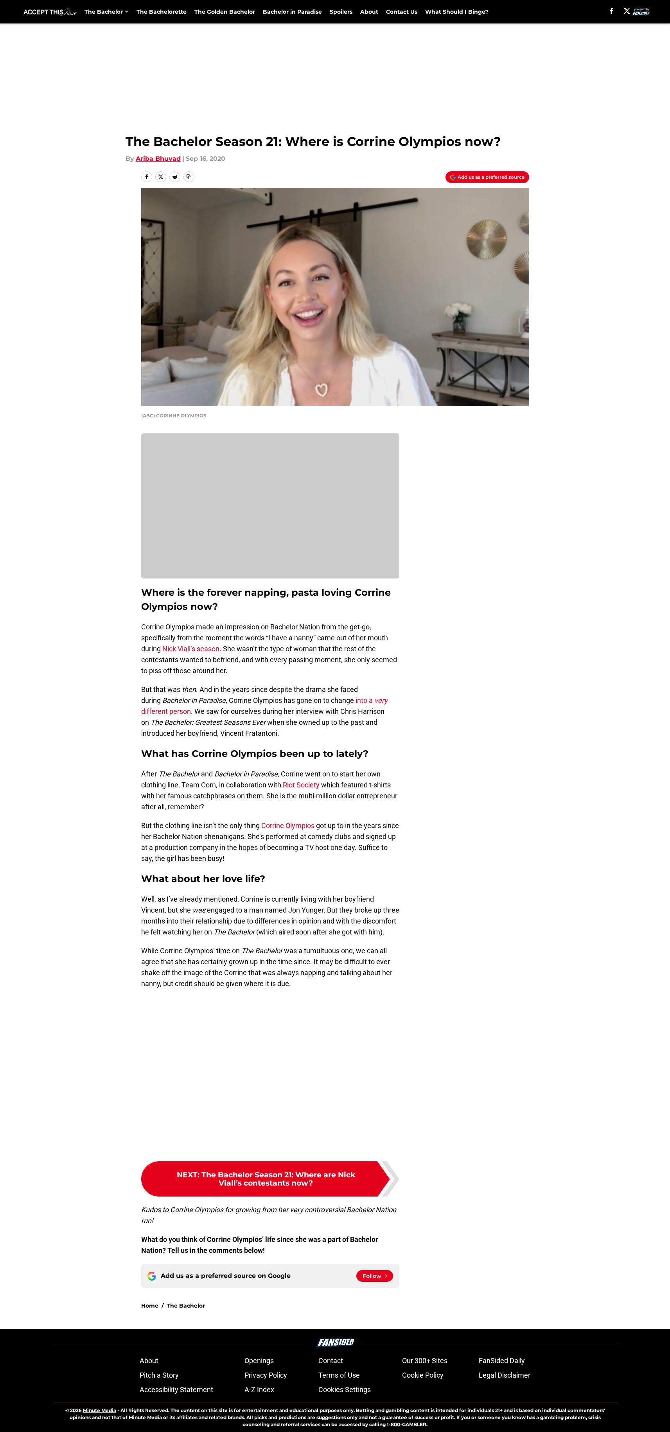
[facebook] (611, 11)
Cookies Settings (344, 1389)
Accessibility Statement (176, 1389)
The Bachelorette (162, 11)
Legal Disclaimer (504, 1375)
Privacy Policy (265, 1375)
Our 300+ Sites (424, 1361)
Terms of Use (339, 1375)
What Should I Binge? (457, 11)
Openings (259, 1361)
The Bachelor (186, 1305)
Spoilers (341, 11)
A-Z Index (259, 1389)
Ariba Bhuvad (158, 158)
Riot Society (301, 785)
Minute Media (99, 1410)
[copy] (188, 176)
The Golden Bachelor (224, 11)
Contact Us (401, 11)
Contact (330, 1361)
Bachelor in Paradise (292, 11)
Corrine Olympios (287, 825)
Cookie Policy (423, 1375)
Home (149, 1305)
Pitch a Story (159, 1375)
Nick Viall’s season (190, 649)
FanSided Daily (502, 1361)
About (369, 11)
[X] (627, 11)
